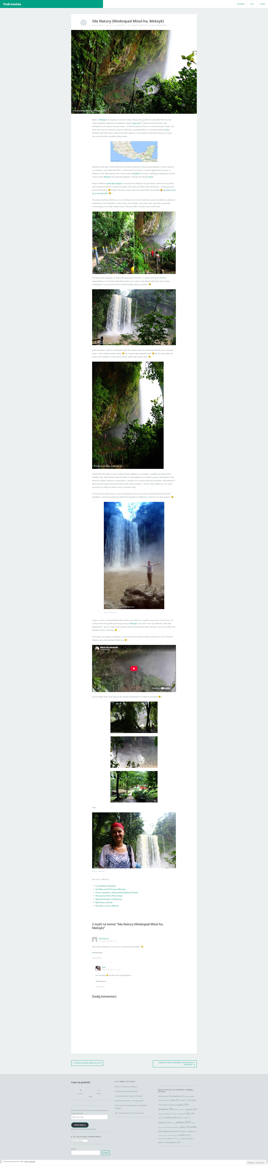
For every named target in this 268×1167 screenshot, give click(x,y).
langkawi (182, 1114)
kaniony (175, 1114)
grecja (174, 1105)
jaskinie (161, 1114)
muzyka (172, 1123)
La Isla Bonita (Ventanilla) (105, 886)
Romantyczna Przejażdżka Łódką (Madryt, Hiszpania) (177, 1064)
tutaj (167, 129)
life (190, 1113)
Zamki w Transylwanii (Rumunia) (126, 1086)
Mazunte (107, 176)
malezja (170, 1117)
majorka (161, 1118)
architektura (166, 1100)
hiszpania (165, 1109)
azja (175, 1100)
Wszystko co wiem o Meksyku (107, 905)
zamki (178, 1138)
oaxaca (169, 1127)
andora (187, 1096)
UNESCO (185, 1135)
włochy (171, 1138)
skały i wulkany (189, 1131)
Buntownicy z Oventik (103, 902)
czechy (166, 1105)
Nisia (104, 967)
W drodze (121, 25)
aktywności (165, 1096)
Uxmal (150, 176)
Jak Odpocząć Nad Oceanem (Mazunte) (110, 889)
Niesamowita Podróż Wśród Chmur (108, 895)
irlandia (183, 1109)
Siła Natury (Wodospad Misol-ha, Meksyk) (128, 21)
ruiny (177, 1131)
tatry (166, 1135)
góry (184, 1104)
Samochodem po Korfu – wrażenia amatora (129, 1100)
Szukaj (73, 1149)
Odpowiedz (97, 958)
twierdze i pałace (173, 1135)
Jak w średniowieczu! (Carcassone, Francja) (129, 1113)
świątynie (173, 1142)
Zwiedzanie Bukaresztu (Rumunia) (126, 1091)
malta (180, 1118)
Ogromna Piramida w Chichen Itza (108, 899)
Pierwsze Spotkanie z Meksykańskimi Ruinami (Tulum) (116, 892)
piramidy (177, 1127)
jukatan (168, 1114)
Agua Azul (136, 123)
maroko (187, 1118)
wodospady (161, 25)
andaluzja (178, 1096)
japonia (191, 1109)
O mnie (262, 4)
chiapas (135, 25)
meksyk (143, 25)
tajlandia (161, 1135)
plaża (185, 1126)
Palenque (102, 119)
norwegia (163, 1127)
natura (151, 25)
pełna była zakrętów (114, 183)
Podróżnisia (12, 4)
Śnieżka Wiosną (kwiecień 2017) (88, 1063)
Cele (252, 4)
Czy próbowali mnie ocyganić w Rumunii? (129, 1096)
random (168, 1131)
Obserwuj (80, 1125)
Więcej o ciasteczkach (29, 1161)
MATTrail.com (104, 938)
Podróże (241, 4)
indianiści (176, 1109)
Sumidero (136, 173)
